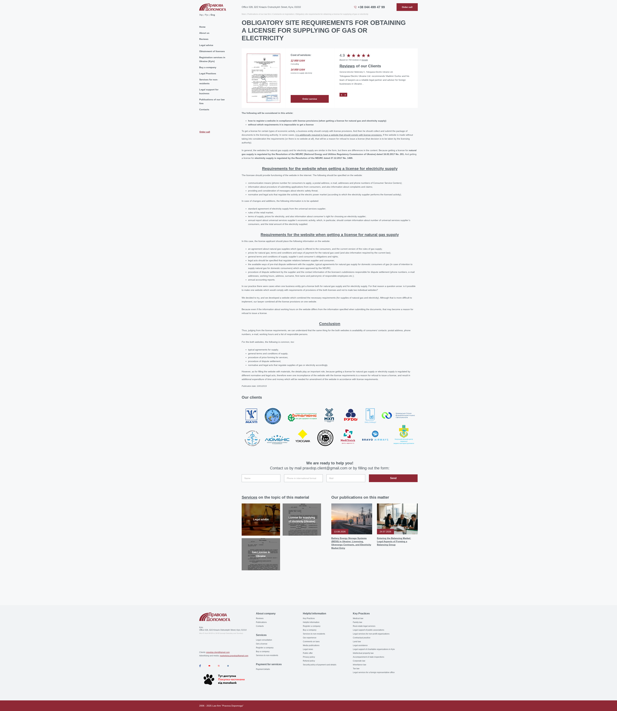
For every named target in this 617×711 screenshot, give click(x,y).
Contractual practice (361, 638)
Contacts (204, 109)
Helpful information (311, 622)
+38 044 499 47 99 (371, 7)
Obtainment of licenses (212, 51)
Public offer (308, 653)
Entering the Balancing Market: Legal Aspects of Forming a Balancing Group (394, 541)
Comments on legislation (283, 14)
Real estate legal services (364, 626)
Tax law (356, 668)
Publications (261, 622)
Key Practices (309, 618)
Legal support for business (208, 91)
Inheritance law (359, 665)
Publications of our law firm (212, 101)
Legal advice (206, 45)
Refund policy (309, 661)
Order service (309, 99)
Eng (213, 15)
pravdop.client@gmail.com (218, 652)
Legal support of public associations (368, 630)
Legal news (308, 649)
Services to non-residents (267, 655)
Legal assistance (360, 645)
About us (204, 33)
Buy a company (207, 67)
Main (244, 14)
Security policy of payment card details (319, 665)
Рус (207, 15)
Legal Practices (207, 73)
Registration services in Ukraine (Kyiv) (212, 59)
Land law (357, 641)
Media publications (311, 645)
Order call (204, 132)
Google (365, 60)
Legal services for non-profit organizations (371, 634)
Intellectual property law (363, 653)
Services (249, 497)
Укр (201, 15)
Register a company (264, 648)
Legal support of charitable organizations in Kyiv (374, 649)
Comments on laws (311, 641)
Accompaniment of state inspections (368, 657)
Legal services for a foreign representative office (374, 672)
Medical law (358, 618)
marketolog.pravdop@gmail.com (234, 656)
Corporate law (359, 661)
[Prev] (341, 95)
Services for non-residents (208, 81)
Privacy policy (309, 657)
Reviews (203, 39)
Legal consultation (264, 640)
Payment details (263, 669)
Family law (357, 622)
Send (393, 478)
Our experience (309, 638)
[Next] (345, 95)
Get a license (261, 644)
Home (202, 27)
